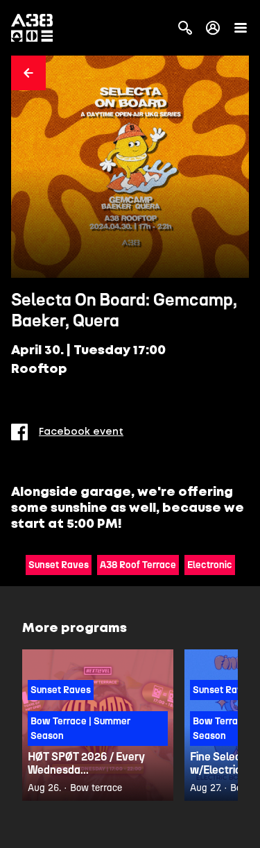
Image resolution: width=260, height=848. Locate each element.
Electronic (209, 565)
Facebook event (81, 432)
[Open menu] (240, 27)
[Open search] (185, 27)
